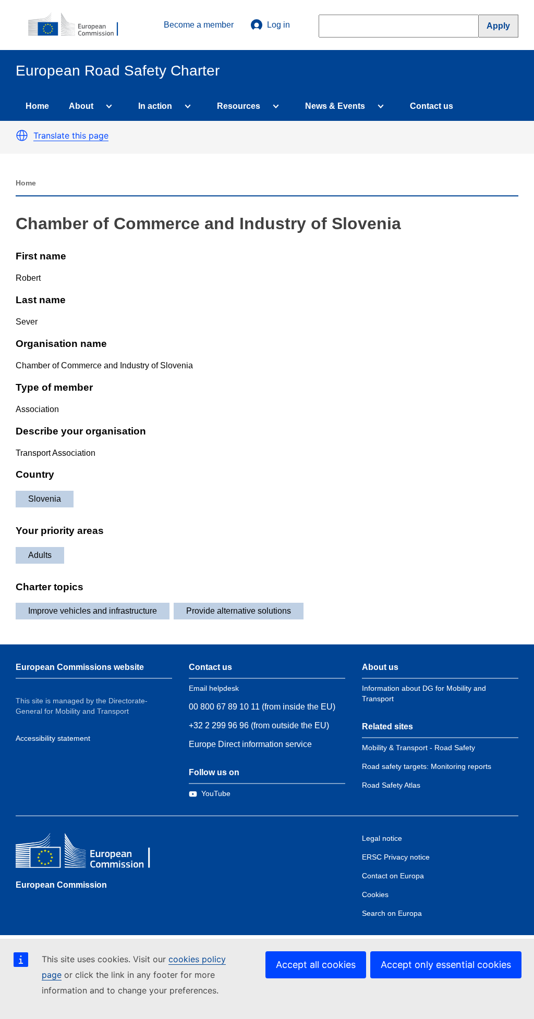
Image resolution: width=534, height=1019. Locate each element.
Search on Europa (392, 913)
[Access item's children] (106, 106)
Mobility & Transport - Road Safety (418, 747)
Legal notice (382, 838)
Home (37, 106)
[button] (22, 135)
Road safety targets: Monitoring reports (426, 766)
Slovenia (44, 498)
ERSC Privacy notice (396, 857)
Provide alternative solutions (238, 610)
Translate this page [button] (70, 135)
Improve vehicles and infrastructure (92, 610)
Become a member (199, 24)
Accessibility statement (53, 738)
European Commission (61, 884)
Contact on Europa (393, 876)
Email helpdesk (214, 688)
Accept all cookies (316, 964)
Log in (278, 24)
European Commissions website (80, 667)
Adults (40, 555)
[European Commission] (79, 25)
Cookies (375, 894)
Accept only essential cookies (446, 964)
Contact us (431, 106)
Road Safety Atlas (391, 785)
